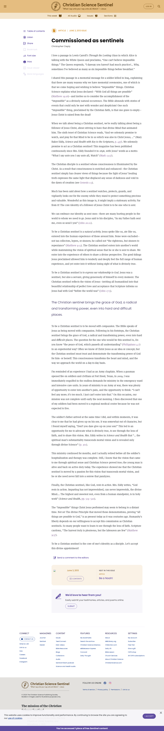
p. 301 (83, 444)
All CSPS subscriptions (136, 655)
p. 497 (118, 141)
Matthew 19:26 (60, 96)
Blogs (58, 652)
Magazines (45, 633)
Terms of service (89, 689)
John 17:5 (105, 291)
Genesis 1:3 (86, 182)
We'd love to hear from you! (83, 595)
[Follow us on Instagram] (110, 683)
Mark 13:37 (105, 155)
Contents (77, 578)
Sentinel (43, 641)
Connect (24, 633)
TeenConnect (61, 641)
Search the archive (87, 641)
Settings (132, 633)
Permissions (115, 689)
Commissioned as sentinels (88, 40)
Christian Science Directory (90, 645)
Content (60, 633)
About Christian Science (114, 659)
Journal (42, 638)
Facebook (23, 658)
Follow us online (92, 683)
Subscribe (131, 641)
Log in (149, 6)
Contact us (28, 639)
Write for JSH (24, 644)
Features (85, 633)
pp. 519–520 (87, 498)
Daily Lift (108, 648)
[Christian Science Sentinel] (82, 6)
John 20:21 (85, 223)
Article (62, 30)
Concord (83, 652)
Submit (71, 606)
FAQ (20, 651)
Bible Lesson (109, 652)
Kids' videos (60, 645)
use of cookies (15, 718)
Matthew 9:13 (74, 245)
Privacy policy (103, 689)
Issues (58, 638)
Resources (111, 633)
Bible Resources (62, 648)
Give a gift (132, 648)
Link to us (22, 647)
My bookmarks (85, 638)
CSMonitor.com (111, 645)
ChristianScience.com (113, 663)
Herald (42, 645)
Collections (60, 655)
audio (66, 666)
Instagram (23, 662)
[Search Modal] (159, 6)
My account (132, 638)
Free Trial (131, 645)
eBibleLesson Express (88, 648)
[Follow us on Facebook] (104, 683)
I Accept (149, 716)
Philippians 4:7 (131, 344)
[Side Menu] (5, 6)
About (107, 638)
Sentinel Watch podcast (65, 663)
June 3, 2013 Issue (78, 30)
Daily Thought (85, 655)
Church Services (111, 655)
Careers (22, 654)
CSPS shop (132, 652)
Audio (58, 659)
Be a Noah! (106, 578)
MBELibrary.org (110, 641)
